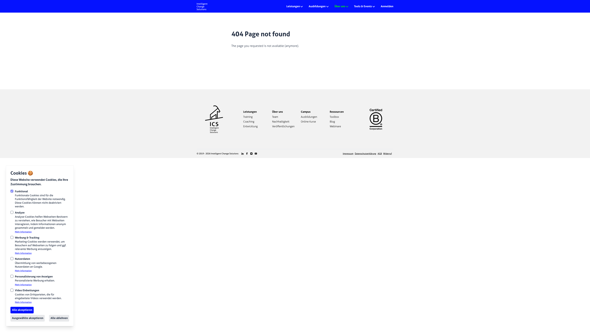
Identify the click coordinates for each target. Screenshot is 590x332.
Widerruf (387, 153)
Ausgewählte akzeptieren (27, 318)
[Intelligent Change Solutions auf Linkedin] (242, 153)
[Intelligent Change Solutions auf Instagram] (251, 153)
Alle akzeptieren (22, 310)
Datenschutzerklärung (365, 153)
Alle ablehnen (59, 318)
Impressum (348, 153)
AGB (380, 153)
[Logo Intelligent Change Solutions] (202, 6)
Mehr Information (23, 231)
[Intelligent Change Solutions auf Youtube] (256, 153)
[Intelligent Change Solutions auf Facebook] (247, 153)
